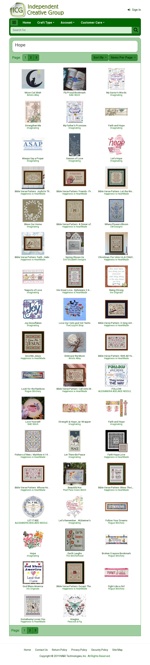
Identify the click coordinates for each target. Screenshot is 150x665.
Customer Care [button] (91, 22)
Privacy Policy (79, 649)
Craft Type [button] (44, 22)
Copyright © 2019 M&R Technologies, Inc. (63, 656)
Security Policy (99, 649)
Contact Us (41, 649)
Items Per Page (122, 57)
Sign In (136, 10)
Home (27, 22)
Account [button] (66, 22)
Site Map (117, 649)
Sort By (98, 57)
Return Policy (59, 649)
